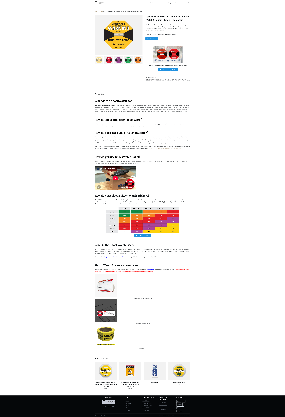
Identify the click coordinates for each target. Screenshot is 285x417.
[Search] (188, 3)
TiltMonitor (162, 409)
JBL (184, 401)
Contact (177, 3)
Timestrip (179, 411)
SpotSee (154, 77)
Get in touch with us (108, 406)
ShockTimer (145, 410)
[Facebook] (95, 415)
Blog (169, 3)
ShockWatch (145, 401)
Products (152, 3)
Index (178, 401)
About (162, 3)
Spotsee (187, 80)
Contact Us (125, 257)
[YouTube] (104, 415)
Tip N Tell (162, 407)
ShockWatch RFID (147, 405)
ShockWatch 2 (146, 403)
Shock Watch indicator (170, 79)
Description (135, 88)
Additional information (147, 88)
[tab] (135, 88)
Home (144, 3)
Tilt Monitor (180, 407)
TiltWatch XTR (163, 402)
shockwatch (155, 80)
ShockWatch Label (178, 80)
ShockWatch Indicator (166, 80)
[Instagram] (101, 415)
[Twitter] (98, 415)
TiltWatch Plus (163, 405)
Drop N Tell (145, 408)
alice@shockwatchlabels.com (112, 257)
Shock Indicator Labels (156, 79)
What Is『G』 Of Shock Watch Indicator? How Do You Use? (164, 148)
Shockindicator (151, 269)
